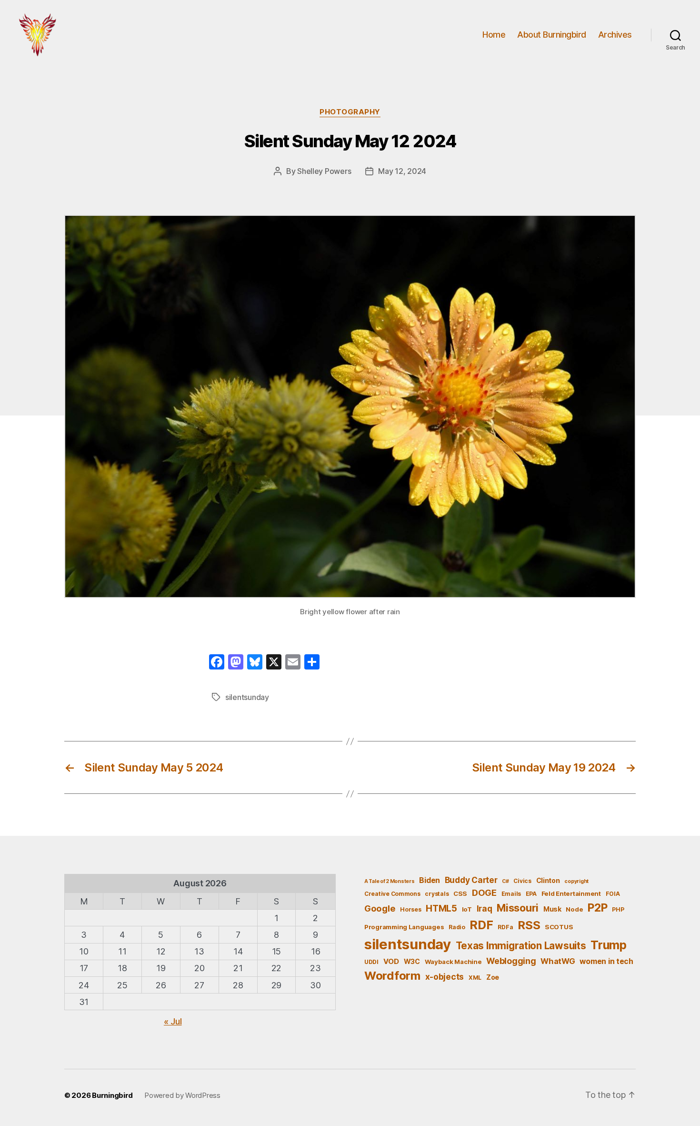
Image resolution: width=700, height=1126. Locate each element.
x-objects (444, 977)
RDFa (505, 927)
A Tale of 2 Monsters (389, 881)
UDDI (371, 961)
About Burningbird (551, 35)
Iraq (484, 908)
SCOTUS (559, 927)
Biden (429, 880)
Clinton (548, 880)
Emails (511, 893)
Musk (552, 909)
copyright (576, 881)
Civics (522, 880)
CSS (460, 893)
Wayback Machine (453, 961)
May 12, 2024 (402, 171)
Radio (457, 927)
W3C (412, 961)
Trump (608, 945)
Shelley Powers (324, 171)
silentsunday (247, 697)
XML (475, 977)
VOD (391, 961)
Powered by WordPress (182, 1095)
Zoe (492, 977)
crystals (437, 893)
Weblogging (511, 961)
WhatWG (557, 961)
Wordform (392, 976)
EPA (531, 893)
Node (574, 909)
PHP (618, 909)
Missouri (518, 908)
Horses (410, 909)
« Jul (173, 1021)
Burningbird (112, 1095)
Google (379, 908)
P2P (597, 907)
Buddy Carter (471, 880)
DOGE (484, 892)
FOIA (613, 893)
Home (493, 35)
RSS (529, 925)
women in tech (606, 961)
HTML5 (441, 908)
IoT (467, 909)
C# (505, 881)
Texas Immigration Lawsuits (521, 946)
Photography (350, 112)
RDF (481, 925)
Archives (615, 35)
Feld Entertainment (571, 893)
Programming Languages (404, 927)
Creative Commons (392, 893)
